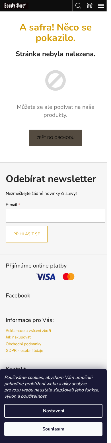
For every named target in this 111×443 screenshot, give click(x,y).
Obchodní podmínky (23, 344)
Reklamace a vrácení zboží (28, 330)
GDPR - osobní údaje (24, 350)
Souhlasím (53, 429)
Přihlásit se (26, 234)
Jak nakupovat (18, 337)
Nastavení (53, 411)
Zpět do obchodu (56, 137)
